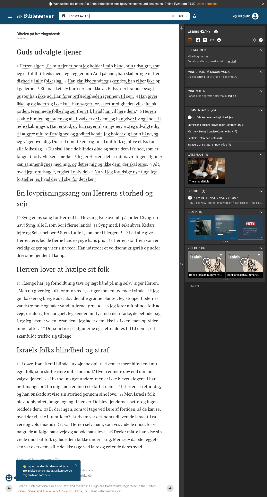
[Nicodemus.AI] (9, 477)
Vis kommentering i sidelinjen (215, 117)
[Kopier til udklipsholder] (212, 40)
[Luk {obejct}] (181, 264)
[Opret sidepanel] (181, 27)
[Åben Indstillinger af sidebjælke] (254, 40)
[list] (225, 135)
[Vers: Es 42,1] (216, 32)
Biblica (23, 38)
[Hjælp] (261, 40)
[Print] (219, 40)
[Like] (190, 40)
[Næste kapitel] (170, 488)
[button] (263, 4)
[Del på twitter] (205, 40)
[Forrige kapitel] (9, 488)
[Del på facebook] (198, 40)
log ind (232, 61)
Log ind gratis (240, 16)
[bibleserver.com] (35, 16)
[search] (119, 16)
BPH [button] (181, 16)
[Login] (255, 16)
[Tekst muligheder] (194, 16)
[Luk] (76, 464)
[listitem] (225, 125)
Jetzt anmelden (207, 4)
